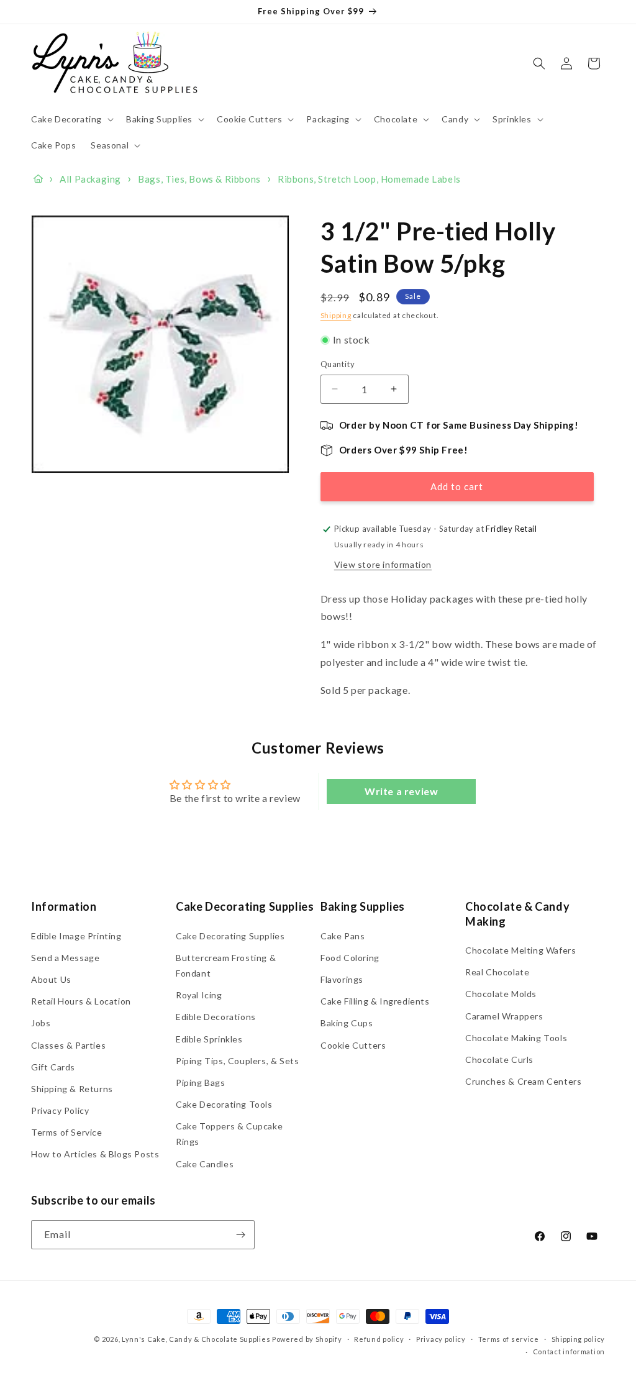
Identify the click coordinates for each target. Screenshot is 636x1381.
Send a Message (65, 957)
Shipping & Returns (72, 1088)
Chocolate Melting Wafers (520, 950)
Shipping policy (579, 1339)
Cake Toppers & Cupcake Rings (229, 1134)
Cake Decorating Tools (224, 1104)
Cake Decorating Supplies (230, 936)
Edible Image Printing (76, 936)
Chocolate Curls (499, 1059)
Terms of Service (66, 1132)
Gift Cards (53, 1067)
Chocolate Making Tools (516, 1037)
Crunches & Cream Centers (523, 1081)
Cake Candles (205, 1164)
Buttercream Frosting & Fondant (226, 965)
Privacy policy (441, 1339)
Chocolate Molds (501, 993)
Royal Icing (199, 995)
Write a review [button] (401, 791)
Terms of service (508, 1339)
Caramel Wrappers (504, 1016)
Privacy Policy (60, 1110)
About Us (51, 979)
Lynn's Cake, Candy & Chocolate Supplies (196, 1339)
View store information (383, 564)
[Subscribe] (240, 1234)
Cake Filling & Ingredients (375, 1001)
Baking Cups (346, 1023)
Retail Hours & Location (81, 1001)
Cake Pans (342, 936)
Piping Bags (200, 1082)
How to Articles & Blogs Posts (95, 1154)
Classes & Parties (68, 1045)
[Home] (38, 179)
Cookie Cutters (353, 1045)
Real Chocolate (497, 972)
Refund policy (379, 1339)
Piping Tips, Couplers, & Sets (237, 1060)
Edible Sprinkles (209, 1039)
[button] (71, 119)
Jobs (40, 1023)
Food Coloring (349, 957)
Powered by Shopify (307, 1339)
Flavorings (341, 979)
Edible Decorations (216, 1016)
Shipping (336, 315)
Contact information (569, 1351)
